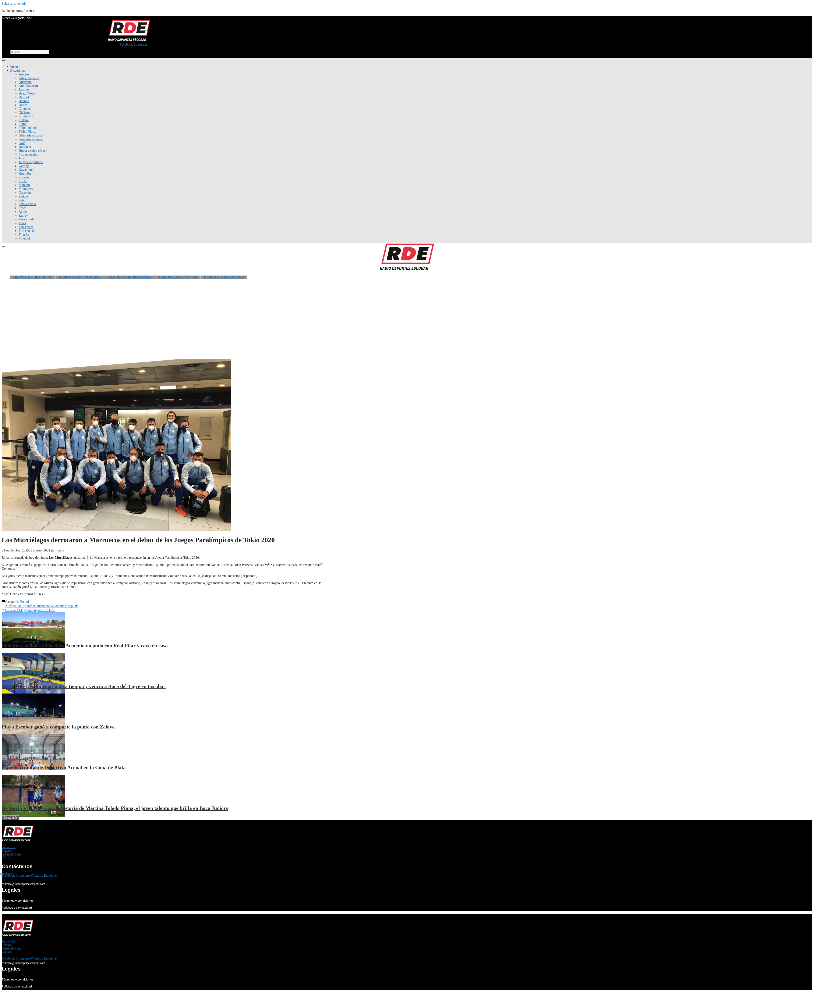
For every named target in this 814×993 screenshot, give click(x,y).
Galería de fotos (11, 854)
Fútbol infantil (28, 128)
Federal (24, 120)
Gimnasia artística (30, 135)
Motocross (26, 189)
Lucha (23, 181)
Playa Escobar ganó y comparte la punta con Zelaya (58, 727)
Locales (24, 177)
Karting (24, 166)
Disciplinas (17, 70)
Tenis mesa (26, 227)
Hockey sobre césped (33, 150)
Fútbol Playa (27, 131)
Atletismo (25, 82)
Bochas (24, 101)
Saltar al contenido (14, 3)
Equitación (26, 116)
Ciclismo (25, 112)
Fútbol (23, 124)
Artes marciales (29, 78)
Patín (22, 200)
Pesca (22, 208)
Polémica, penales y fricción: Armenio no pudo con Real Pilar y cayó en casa (85, 645)
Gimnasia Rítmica (31, 139)
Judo (22, 158)
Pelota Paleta (27, 204)
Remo (23, 211)
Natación (25, 192)
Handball (25, 147)
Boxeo (23, 105)
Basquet (24, 89)
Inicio (14, 66)
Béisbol (24, 97)
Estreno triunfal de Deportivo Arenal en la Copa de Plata (64, 767)
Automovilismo (29, 86)
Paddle (23, 196)
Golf (22, 143)
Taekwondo (27, 219)
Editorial (7, 850)
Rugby (23, 215)
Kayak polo (26, 169)
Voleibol (24, 238)
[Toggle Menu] (3, 60)
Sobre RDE (8, 847)
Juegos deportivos (31, 162)
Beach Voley (27, 93)
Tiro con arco (27, 231)
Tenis (22, 223)
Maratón (24, 185)
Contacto (7, 857)
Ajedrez (24, 74)
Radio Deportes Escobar (18, 11)
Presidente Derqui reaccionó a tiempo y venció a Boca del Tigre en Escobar (84, 686)
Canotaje (25, 108)
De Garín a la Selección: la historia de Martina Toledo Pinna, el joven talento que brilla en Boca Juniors (115, 808)
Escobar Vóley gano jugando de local (30, 610)
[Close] (3, 246)
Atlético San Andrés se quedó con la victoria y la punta (41, 606)
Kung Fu (25, 173)
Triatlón (24, 234)
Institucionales (28, 154)
